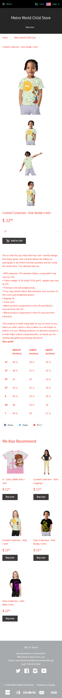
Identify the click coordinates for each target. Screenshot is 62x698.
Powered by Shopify (46, 685)
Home (5, 37)
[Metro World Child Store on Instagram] (35, 672)
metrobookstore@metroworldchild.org (34, 660)
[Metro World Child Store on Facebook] (26, 672)
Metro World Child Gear (25, 37)
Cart (41, 4)
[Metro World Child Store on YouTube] (43, 672)
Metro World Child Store (31, 17)
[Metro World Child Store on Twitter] (18, 672)
